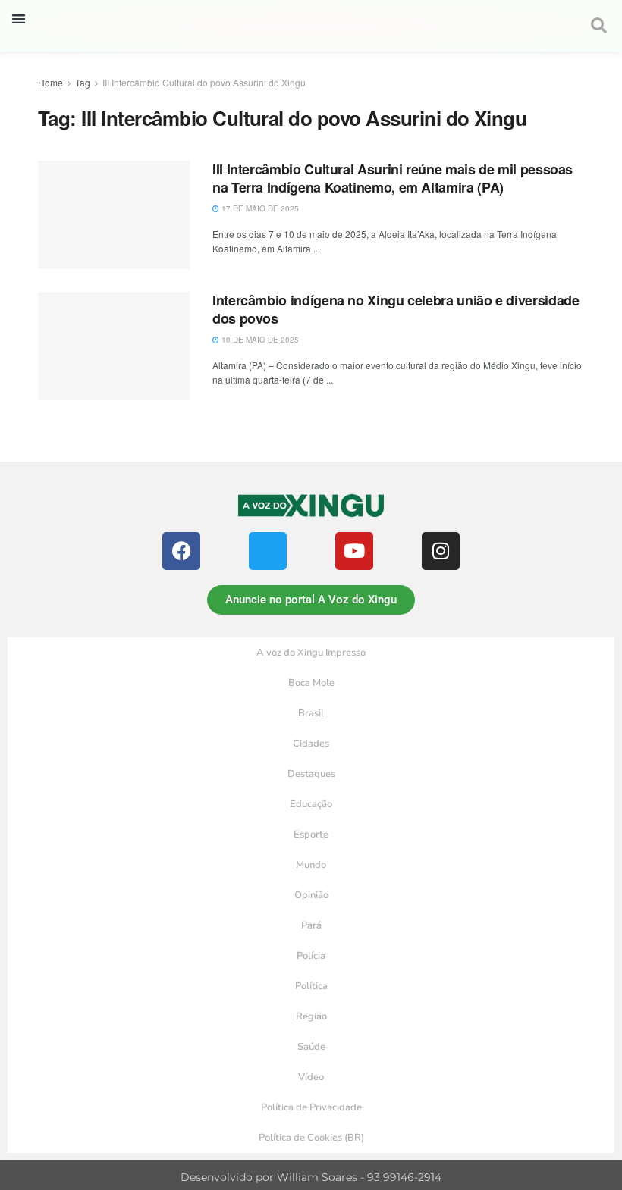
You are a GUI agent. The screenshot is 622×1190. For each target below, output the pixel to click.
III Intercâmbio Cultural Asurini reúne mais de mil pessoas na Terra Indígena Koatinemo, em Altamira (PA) (392, 177)
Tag (82, 82)
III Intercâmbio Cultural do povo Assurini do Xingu (204, 82)
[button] (19, 19)
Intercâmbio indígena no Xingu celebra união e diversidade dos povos (395, 308)
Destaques (311, 774)
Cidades (311, 743)
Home (50, 82)
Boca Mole (311, 683)
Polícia (311, 956)
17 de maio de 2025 (259, 208)
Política (311, 986)
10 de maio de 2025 (259, 339)
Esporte (311, 834)
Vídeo (311, 1077)
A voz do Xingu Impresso (311, 652)
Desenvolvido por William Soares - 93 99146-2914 (311, 1177)
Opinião (311, 895)
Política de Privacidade (311, 1107)
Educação (311, 804)
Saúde (311, 1047)
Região (311, 1016)
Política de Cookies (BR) (311, 1138)
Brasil (311, 713)
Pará (311, 925)
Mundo (311, 865)
